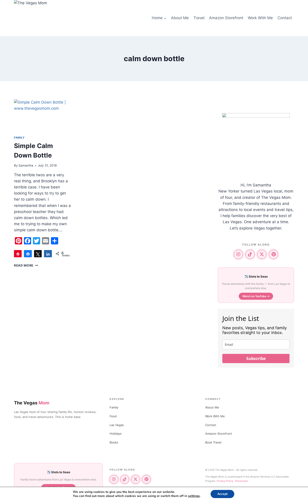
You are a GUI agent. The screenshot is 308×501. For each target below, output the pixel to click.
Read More (26, 265)
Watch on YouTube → (255, 296)
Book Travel (213, 442)
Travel (199, 18)
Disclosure (241, 480)
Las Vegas (117, 425)
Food (113, 416)
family (19, 137)
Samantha (25, 165)
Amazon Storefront (226, 18)
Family (114, 407)
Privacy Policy (225, 480)
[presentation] (42, 115)
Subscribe (256, 358)
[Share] (27, 253)
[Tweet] (37, 253)
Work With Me (260, 18)
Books (114, 442)
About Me (180, 18)
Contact (285, 18)
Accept (222, 494)
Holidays (116, 433)
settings (194, 496)
